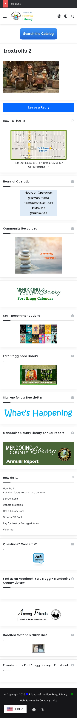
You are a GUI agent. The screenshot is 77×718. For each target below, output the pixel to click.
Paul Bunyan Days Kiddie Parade (28, 3)
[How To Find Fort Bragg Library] (38, 158)
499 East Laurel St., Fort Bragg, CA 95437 (38, 162)
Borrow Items (11, 498)
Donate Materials (13, 504)
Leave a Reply (38, 107)
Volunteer (8, 529)
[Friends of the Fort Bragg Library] (22, 16)
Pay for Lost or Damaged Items (21, 523)
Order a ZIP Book (13, 517)
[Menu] (5, 17)
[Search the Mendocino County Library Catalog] (38, 33)
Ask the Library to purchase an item (24, 492)
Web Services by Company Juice (38, 700)
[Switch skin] (66, 17)
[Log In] (59, 17)
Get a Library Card (13, 510)
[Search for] (72, 17)
